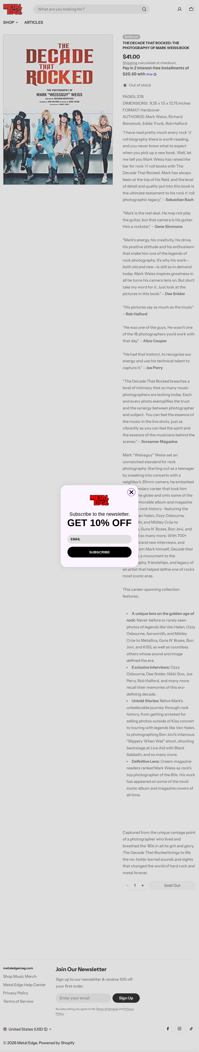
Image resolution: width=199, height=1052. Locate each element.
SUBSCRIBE (99, 552)
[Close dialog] (131, 492)
